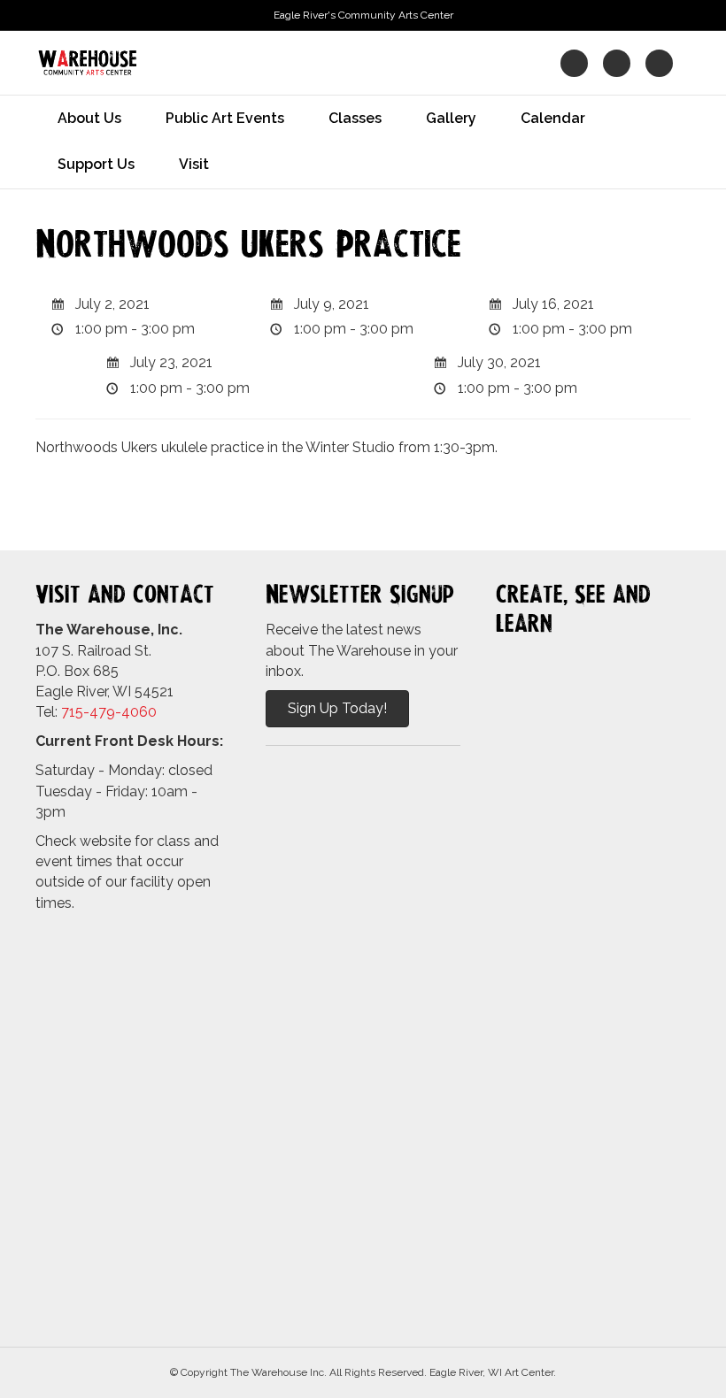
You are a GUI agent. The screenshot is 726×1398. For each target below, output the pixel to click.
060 (143, 711)
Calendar (553, 118)
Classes (355, 118)
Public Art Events (225, 118)
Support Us (96, 164)
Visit (194, 164)
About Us (89, 118)
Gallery (451, 118)
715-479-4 (95, 711)
